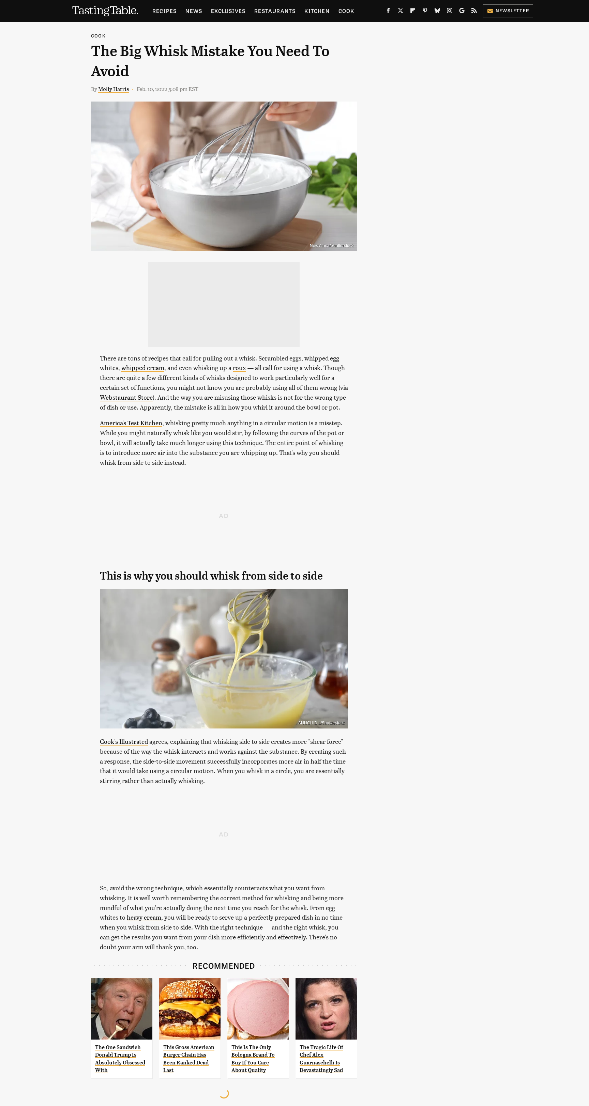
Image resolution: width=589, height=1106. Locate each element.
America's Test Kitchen (131, 422)
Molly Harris (113, 89)
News (193, 11)
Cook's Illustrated (124, 741)
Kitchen (316, 11)
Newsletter (512, 10)
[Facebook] (388, 12)
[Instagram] (449, 12)
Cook (346, 11)
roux (239, 367)
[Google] (461, 12)
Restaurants (275, 11)
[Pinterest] (425, 12)
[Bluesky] (437, 12)
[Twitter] (400, 12)
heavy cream (144, 917)
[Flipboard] (412, 12)
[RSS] (474, 12)
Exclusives (228, 11)
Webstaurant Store (126, 397)
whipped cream (142, 367)
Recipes (164, 11)
